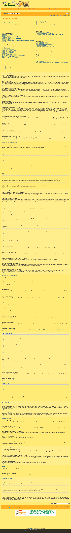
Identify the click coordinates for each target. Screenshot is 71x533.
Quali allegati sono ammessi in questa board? (43, 55)
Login (68, 15)
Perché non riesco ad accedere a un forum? (9, 50)
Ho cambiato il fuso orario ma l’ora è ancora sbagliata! (10, 36)
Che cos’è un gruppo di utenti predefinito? (42, 27)
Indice (4, 506)
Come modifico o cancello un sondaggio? (8, 49)
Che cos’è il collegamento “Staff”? (41, 28)
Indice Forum (5, 13)
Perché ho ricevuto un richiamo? (7, 53)
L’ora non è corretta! (5, 35)
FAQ (59, 15)
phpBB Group (29, 482)
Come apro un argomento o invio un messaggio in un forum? (11, 45)
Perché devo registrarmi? (6, 22)
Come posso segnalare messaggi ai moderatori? (9, 54)
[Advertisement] (35, 11)
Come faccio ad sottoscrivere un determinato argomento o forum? (46, 51)
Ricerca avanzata (63, 15)
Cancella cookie (51, 506)
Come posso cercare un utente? (41, 45)
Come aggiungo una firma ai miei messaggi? (9, 47)
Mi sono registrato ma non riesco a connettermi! (9, 26)
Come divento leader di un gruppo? (41, 25)
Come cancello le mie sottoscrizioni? (42, 52)
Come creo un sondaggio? (6, 48)
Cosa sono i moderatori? (40, 22)
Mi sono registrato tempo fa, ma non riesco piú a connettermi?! (12, 27)
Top (3, 78)
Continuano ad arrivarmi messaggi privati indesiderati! (44, 33)
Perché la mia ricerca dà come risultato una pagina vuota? (45, 44)
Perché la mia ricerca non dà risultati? (42, 43)
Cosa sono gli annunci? (5, 66)
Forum (27, 8)
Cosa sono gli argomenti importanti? (7, 67)
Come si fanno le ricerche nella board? (42, 42)
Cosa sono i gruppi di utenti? (40, 23)
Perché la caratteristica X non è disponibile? (43, 61)
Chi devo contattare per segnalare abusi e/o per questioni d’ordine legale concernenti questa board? (52, 62)
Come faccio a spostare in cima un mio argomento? (10, 57)
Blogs (51, 15)
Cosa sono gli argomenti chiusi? (7, 68)
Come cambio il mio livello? (6, 39)
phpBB (31, 528)
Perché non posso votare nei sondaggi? (8, 51)
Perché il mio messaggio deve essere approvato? (10, 56)
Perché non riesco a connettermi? (7, 21)
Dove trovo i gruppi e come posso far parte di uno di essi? (45, 24)
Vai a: (49, 503)
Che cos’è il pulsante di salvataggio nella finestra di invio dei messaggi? (13, 55)
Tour (32, 8)
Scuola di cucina (38, 8)
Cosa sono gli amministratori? (41, 21)
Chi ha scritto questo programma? (41, 60)
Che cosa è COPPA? (5, 28)
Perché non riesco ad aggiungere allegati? (8, 52)
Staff (47, 506)
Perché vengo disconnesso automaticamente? (9, 23)
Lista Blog (55, 15)
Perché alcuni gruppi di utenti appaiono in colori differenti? (45, 26)
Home (16, 8)
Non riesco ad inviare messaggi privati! (42, 32)
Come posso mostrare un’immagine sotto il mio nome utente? (11, 38)
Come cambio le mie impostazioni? (7, 34)
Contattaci (52, 8)
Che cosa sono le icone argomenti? (7, 69)
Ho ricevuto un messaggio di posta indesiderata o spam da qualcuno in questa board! (50, 34)
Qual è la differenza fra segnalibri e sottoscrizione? (44, 50)
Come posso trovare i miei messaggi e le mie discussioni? (45, 46)
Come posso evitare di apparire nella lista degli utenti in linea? (12, 24)
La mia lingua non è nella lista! (6, 37)
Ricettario (46, 8)
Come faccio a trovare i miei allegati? (42, 56)
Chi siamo (21, 8)
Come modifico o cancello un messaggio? (8, 46)
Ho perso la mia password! (6, 25)
